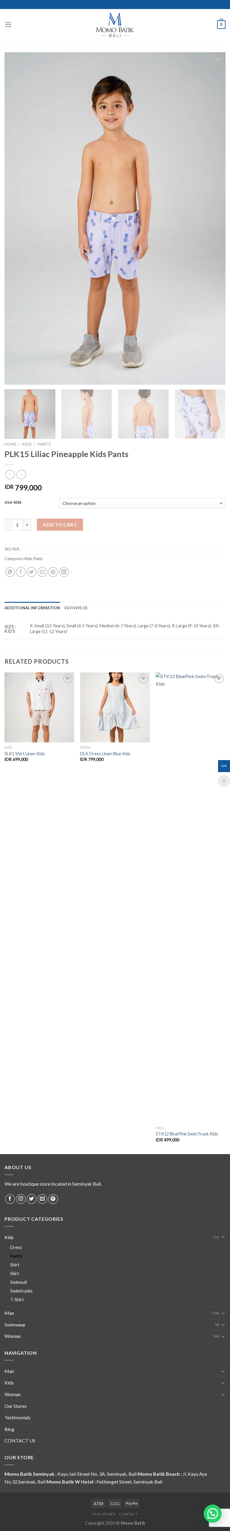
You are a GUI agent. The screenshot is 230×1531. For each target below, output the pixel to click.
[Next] (216, 415)
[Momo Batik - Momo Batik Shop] (115, 24)
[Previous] (4, 913)
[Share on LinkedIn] (64, 572)
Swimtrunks (21, 1290)
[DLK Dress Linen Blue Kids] (115, 707)
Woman (12, 1336)
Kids (27, 444)
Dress (16, 1247)
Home (10, 444)
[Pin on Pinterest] (53, 572)
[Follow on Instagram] (21, 1199)
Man (9, 1313)
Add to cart (60, 524)
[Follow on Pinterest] (53, 1199)
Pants (44, 444)
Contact (128, 1514)
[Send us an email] (42, 1199)
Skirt (14, 1273)
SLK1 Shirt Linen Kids (24, 753)
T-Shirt (17, 1299)
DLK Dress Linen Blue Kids (105, 753)
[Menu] (8, 24)
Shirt (14, 1264)
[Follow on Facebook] (10, 1199)
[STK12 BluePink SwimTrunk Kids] (191, 897)
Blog (9, 1429)
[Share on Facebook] (21, 572)
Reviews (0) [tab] (75, 607)
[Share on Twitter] (32, 572)
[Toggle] (223, 1237)
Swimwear (15, 1324)
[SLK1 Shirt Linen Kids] (39, 707)
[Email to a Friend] (42, 572)
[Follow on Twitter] (32, 1199)
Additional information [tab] (32, 607)
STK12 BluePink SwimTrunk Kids (187, 1133)
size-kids (13, 502)
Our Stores (15, 1406)
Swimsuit (18, 1282)
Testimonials (17, 1417)
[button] (213, 1514)
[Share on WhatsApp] (10, 572)
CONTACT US (19, 1440)
